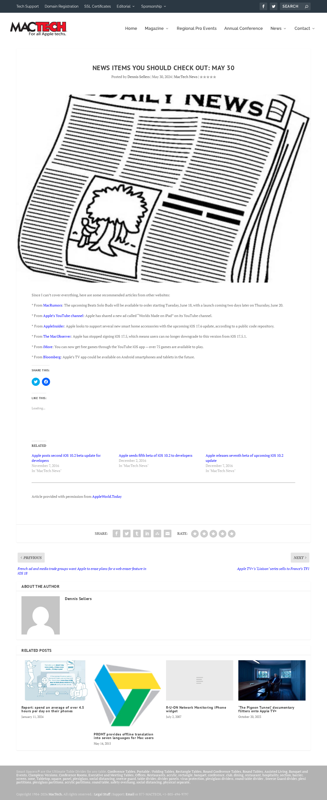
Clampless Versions (42, 775)
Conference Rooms (73, 775)
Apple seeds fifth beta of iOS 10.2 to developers (155, 455)
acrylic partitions (77, 782)
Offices (140, 775)
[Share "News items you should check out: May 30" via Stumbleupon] (157, 533)
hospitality (270, 775)
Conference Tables (121, 771)
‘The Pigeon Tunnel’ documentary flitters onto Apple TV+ (266, 709)
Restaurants (156, 775)
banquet (200, 775)
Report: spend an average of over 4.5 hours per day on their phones (52, 709)
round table (100, 782)
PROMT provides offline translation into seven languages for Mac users (124, 736)
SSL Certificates (97, 6)
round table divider (249, 778)
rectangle (185, 775)
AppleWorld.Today (107, 496)
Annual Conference (243, 29)
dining (238, 775)
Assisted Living (275, 771)
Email (130, 794)
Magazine (154, 29)
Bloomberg (52, 356)
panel (67, 778)
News (276, 29)
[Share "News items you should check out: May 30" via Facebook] (116, 533)
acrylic (172, 775)
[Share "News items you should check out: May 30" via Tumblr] (137, 533)
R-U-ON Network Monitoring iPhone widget (196, 709)
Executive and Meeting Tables (111, 775)
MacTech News (185, 76)
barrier (297, 775)
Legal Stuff (102, 794)
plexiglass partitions (48, 782)
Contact (302, 29)
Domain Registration (61, 6)
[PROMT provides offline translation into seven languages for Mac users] (127, 693)
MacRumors (52, 305)
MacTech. (56, 794)
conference (216, 775)
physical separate (176, 782)
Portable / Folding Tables (155, 771)
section (285, 775)
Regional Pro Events (197, 29)
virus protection (192, 778)
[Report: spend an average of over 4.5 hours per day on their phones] (55, 680)
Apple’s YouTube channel (63, 315)
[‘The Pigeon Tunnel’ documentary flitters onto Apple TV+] (272, 680)
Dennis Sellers (138, 76)
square (56, 778)
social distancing (102, 778)
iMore (47, 346)
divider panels (168, 778)
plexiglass (80, 778)
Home (131, 29)
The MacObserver (57, 336)
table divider (146, 778)
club (229, 775)
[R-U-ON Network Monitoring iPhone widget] (199, 680)
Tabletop (43, 778)
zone (31, 778)
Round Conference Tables (222, 771)
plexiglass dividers (219, 778)
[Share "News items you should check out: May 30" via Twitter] (127, 533)
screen (21, 778)
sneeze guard (126, 778)
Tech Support (27, 6)
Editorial (124, 6)
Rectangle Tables (189, 771)
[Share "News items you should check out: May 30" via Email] (167, 533)
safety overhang (123, 782)
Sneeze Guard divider (281, 778)
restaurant (253, 775)
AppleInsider (53, 326)
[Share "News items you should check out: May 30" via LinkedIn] (147, 533)
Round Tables (253, 771)
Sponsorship (151, 6)
